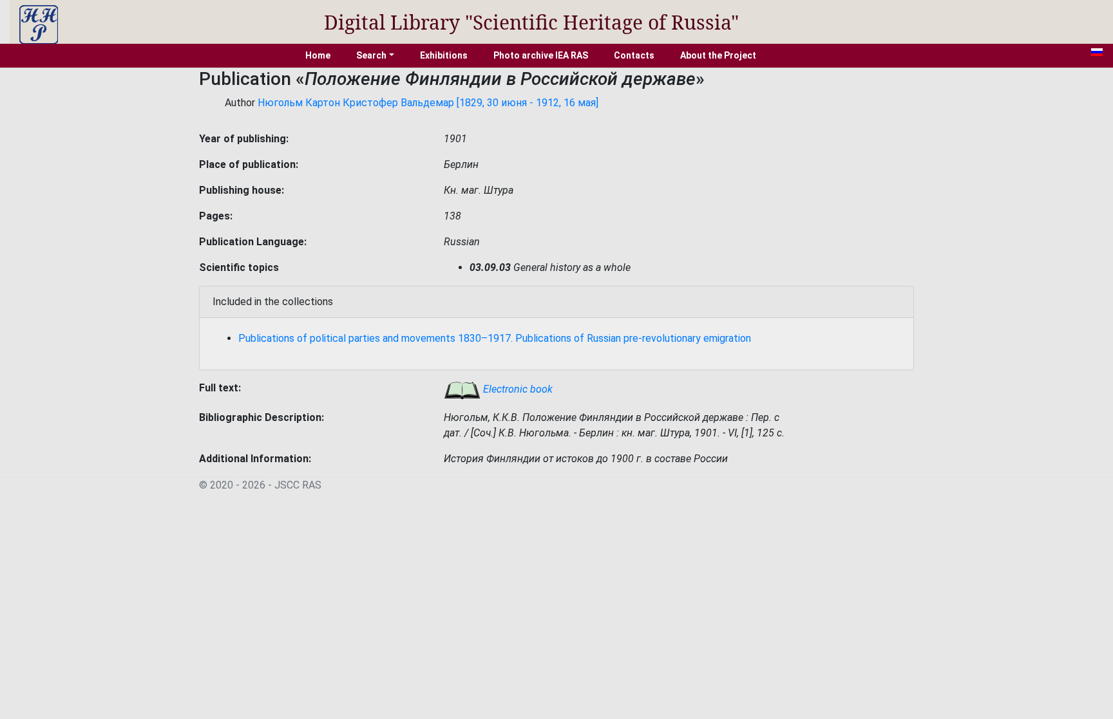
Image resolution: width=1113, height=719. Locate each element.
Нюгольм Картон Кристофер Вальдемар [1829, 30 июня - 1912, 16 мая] (428, 103)
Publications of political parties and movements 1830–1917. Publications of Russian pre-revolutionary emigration (494, 338)
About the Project (718, 55)
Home (317, 55)
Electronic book (516, 389)
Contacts (634, 55)
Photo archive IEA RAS (540, 55)
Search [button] (371, 55)
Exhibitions (444, 55)
